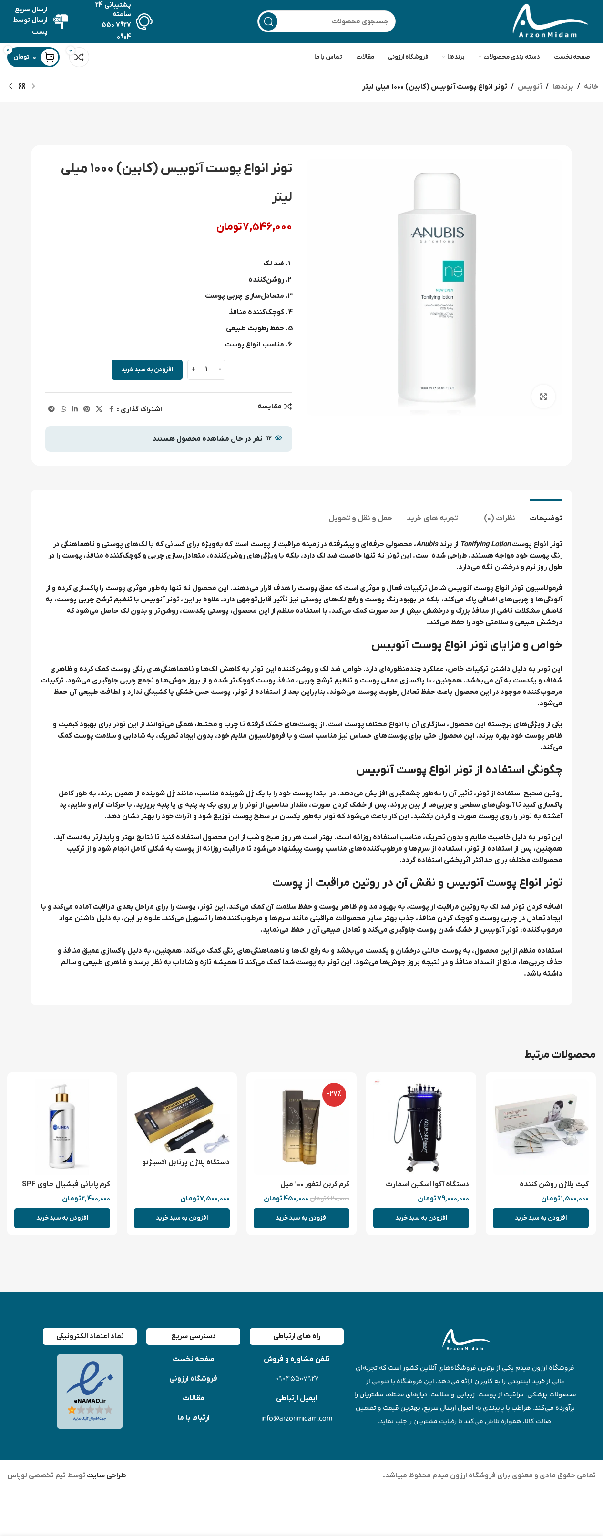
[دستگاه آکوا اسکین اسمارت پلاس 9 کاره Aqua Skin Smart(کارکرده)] (421, 1127)
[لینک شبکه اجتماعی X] (99, 410)
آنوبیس (530, 87)
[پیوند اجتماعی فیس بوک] (111, 410)
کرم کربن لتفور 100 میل (314, 1184)
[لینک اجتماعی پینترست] (87, 410)
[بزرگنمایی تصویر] (543, 396)
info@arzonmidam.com (296, 1418)
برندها (562, 87)
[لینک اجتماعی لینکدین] (75, 410)
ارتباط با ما (193, 1418)
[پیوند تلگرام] (51, 410)
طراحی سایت (105, 1475)
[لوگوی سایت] (548, 21)
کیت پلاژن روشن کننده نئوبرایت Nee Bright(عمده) (544, 1189)
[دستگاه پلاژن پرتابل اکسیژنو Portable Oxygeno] (182, 1116)
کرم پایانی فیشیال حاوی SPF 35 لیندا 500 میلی (66, 1189)
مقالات (193, 1398)
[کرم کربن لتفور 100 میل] (301, 1127)
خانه (591, 87)
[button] (541, 1218)
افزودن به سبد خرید (147, 370)
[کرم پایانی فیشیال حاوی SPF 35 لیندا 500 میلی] (62, 1127)
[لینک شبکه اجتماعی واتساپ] (63, 410)
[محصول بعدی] (10, 86)
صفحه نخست (194, 1359)
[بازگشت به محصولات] (22, 86)
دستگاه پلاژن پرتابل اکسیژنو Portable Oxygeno (186, 1167)
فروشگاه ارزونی (193, 1378)
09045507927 (297, 1378)
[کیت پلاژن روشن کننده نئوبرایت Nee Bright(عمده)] (541, 1127)
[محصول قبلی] (33, 86)
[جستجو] (268, 21)
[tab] (546, 514)
